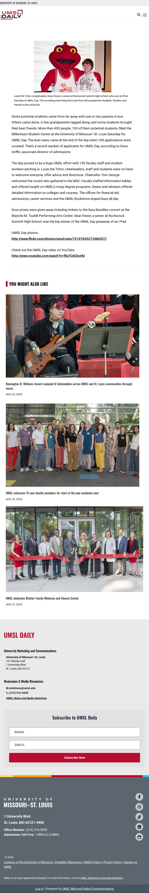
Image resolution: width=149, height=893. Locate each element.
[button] (145, 15)
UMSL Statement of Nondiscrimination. (102, 878)
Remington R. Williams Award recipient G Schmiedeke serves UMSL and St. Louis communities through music (69, 386)
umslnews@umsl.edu (22, 688)
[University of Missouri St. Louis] (28, 806)
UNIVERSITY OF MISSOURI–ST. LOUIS (18, 3)
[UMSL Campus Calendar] (139, 837)
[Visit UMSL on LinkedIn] (139, 827)
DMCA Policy (92, 862)
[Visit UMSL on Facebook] (139, 797)
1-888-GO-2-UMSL (47, 835)
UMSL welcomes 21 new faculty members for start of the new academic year (52, 493)
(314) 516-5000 (36, 830)
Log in (39, 888)
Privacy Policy (112, 862)
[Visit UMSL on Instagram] (139, 807)
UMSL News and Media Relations (26, 698)
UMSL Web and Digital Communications (88, 888)
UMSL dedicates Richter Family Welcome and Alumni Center (42, 598)
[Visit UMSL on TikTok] (139, 817)
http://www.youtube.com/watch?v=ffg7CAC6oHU (48, 256)
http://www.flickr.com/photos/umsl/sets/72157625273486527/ (59, 239)
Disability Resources (68, 862)
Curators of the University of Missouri (28, 862)
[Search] (138, 15)
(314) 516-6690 (18, 692)
